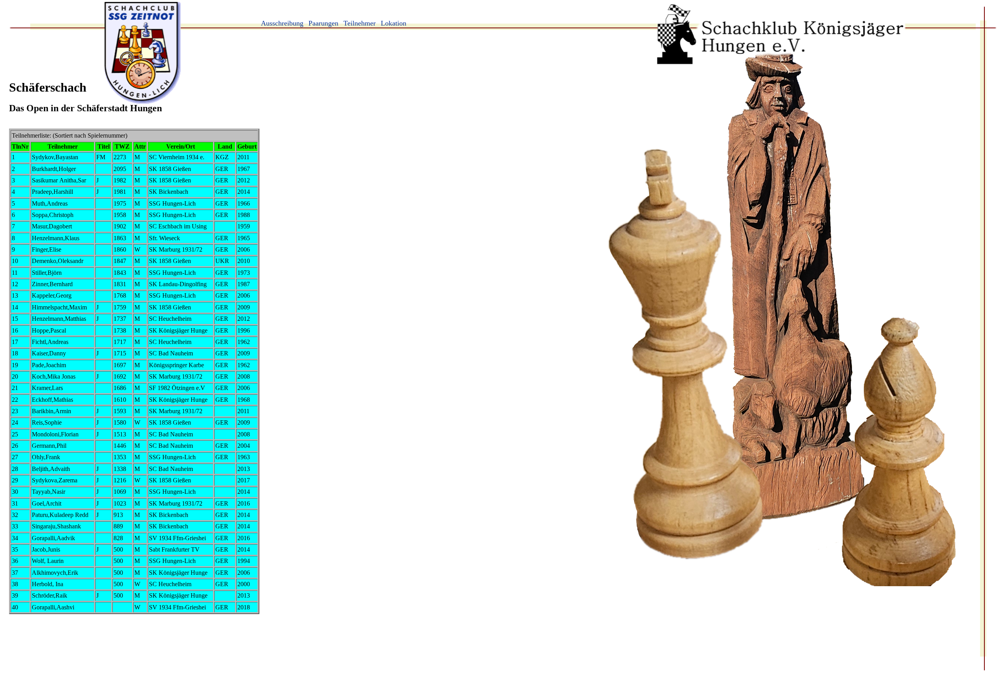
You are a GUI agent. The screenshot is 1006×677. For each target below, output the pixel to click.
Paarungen (323, 23)
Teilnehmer (359, 23)
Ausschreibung (282, 23)
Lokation (393, 23)
